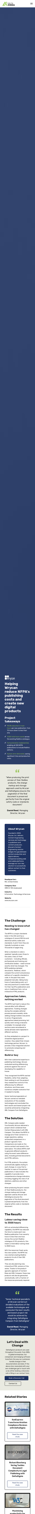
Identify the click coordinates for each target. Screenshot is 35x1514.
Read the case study (17, 1435)
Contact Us (13, 1383)
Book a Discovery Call (16, 1378)
